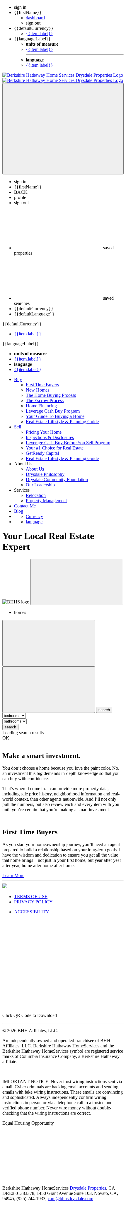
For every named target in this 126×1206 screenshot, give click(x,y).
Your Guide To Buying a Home (55, 416)
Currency (34, 516)
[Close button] (76, 582)
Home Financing (41, 405)
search (10, 727)
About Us (35, 468)
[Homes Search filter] (48, 689)
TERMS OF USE (30, 896)
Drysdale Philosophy (45, 474)
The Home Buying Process (51, 395)
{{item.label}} (39, 33)
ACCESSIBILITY (31, 911)
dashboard (35, 17)
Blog (18, 511)
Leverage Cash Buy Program (53, 411)
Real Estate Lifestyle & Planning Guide (62, 421)
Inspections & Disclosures (50, 437)
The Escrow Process (45, 400)
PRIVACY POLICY (33, 901)
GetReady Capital (42, 453)
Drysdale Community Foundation (57, 479)
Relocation (36, 495)
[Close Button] (48, 643)
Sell (17, 426)
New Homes (37, 389)
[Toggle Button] (63, 128)
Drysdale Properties (88, 1188)
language (34, 521)
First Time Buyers (42, 384)
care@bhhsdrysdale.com (70, 1198)
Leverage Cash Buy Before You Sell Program (68, 442)
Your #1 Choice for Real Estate (55, 447)
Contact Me (25, 505)
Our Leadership (40, 484)
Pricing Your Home (44, 432)
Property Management (46, 500)
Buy (18, 379)
